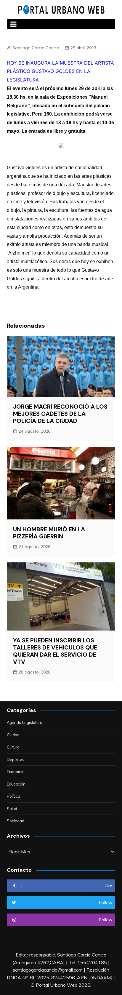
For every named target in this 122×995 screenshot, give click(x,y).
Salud (12, 808)
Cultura (13, 747)
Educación (16, 784)
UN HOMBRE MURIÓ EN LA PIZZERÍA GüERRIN (49, 532)
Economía (16, 771)
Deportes (15, 759)
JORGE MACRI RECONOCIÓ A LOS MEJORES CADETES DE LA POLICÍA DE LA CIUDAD (60, 414)
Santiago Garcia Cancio (35, 47)
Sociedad (15, 820)
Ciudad (13, 734)
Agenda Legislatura (24, 722)
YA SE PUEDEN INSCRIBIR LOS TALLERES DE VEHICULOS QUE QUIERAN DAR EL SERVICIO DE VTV (55, 651)
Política (13, 796)
